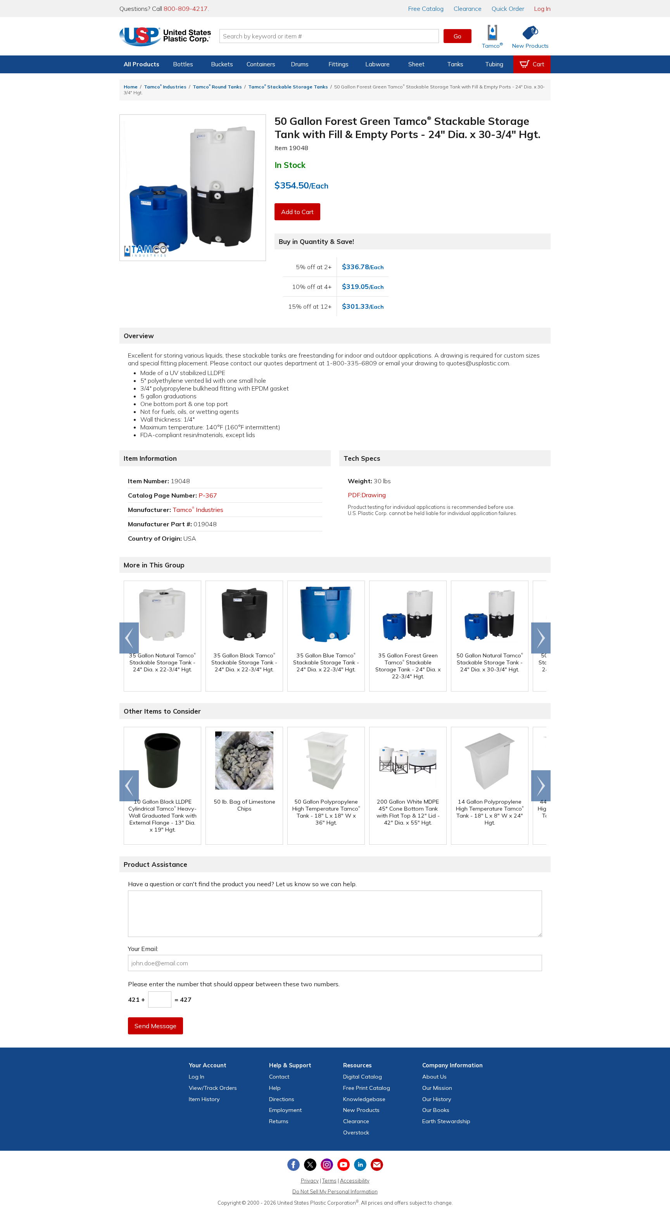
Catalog (426, 8)
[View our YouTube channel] (343, 1164)
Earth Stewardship (446, 1121)
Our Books (435, 1110)
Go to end (129, 638)
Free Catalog (366, 1087)
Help (275, 1087)
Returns (278, 1121)
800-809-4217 (186, 8)
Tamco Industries (165, 87)
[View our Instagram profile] (327, 1164)
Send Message (155, 1026)
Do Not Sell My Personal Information (335, 1191)
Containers (261, 64)
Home (131, 87)
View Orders (213, 1087)
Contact (279, 1076)
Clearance (468, 8)
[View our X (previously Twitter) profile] (310, 1164)
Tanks (455, 64)
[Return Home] (165, 37)
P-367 (208, 495)
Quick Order (508, 8)
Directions (281, 1099)
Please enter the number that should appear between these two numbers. (234, 984)
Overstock (356, 1132)
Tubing (494, 64)
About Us (434, 1076)
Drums (300, 64)
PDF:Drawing (367, 495)
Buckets (222, 64)
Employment (285, 1110)
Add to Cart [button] (297, 212)
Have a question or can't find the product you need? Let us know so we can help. (242, 884)
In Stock (290, 165)
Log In (542, 8)
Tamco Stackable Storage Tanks (288, 87)
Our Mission (437, 1087)
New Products (361, 1110)
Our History (436, 1099)
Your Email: (143, 949)
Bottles (183, 64)
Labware (377, 64)
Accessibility (355, 1180)
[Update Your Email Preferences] (377, 1164)
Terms (329, 1180)
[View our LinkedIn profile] (360, 1164)
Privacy (310, 1180)
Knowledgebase (364, 1099)
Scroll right (541, 638)
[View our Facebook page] (293, 1164)
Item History (204, 1099)
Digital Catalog (362, 1076)
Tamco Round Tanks (217, 87)
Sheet (416, 64)
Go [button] (457, 36)
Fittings (338, 64)
